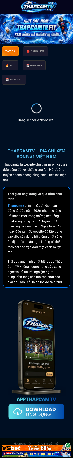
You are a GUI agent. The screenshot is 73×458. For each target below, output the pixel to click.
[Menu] (5, 7)
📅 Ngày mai (14, 79)
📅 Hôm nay (34, 65)
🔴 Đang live (35, 51)
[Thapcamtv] (39, 7)
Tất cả (10, 51)
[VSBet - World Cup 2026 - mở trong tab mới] (36, 448)
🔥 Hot (10, 65)
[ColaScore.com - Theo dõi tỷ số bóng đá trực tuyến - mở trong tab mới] (36, 454)
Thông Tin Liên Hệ (46, 443)
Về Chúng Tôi (22, 443)
